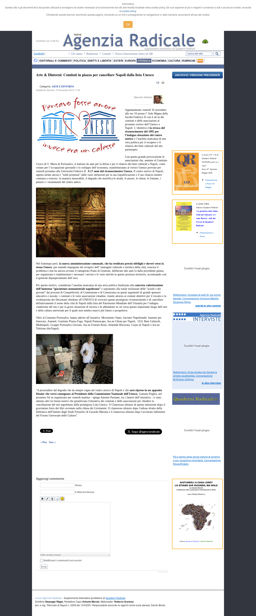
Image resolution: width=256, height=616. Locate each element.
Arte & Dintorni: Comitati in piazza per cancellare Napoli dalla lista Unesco (95, 74)
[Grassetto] (42, 499)
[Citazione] (57, 499)
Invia (43, 566)
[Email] (157, 83)
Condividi (39, 53)
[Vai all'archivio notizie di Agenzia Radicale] (197, 77)
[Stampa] (162, 83)
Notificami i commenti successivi (63, 560)
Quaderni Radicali (115, 598)
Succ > (52, 442)
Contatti (106, 53)
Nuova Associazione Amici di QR (134, 53)
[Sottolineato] (52, 499)
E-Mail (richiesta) (84, 492)
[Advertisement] (102, 451)
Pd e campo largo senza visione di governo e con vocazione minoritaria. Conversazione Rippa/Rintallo (197, 460)
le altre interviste (211, 383)
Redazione (92, 53)
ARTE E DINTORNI (63, 86)
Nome (78, 485)
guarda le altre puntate (208, 305)
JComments (163, 572)
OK (128, 24)
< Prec (44, 442)
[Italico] (47, 499)
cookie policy (129, 11)
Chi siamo (76, 53)
